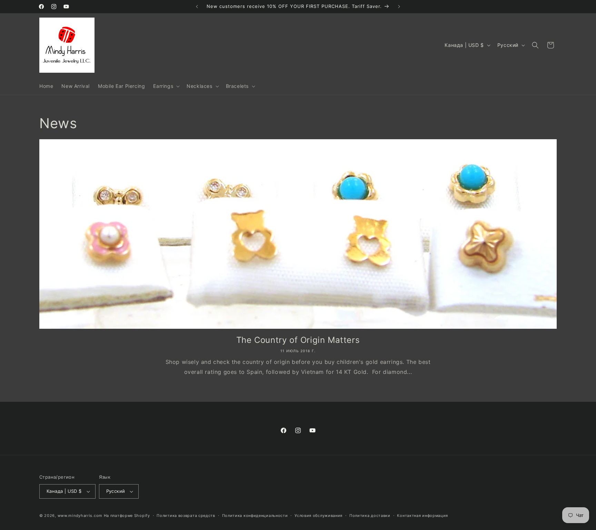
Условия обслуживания (318, 515)
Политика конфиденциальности (255, 515)
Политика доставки (369, 515)
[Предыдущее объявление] (197, 6)
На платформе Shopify (127, 515)
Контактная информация (422, 515)
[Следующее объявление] (399, 6)
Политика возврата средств (186, 515)
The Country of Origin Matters (298, 340)
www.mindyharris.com (80, 515)
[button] (165, 86)
